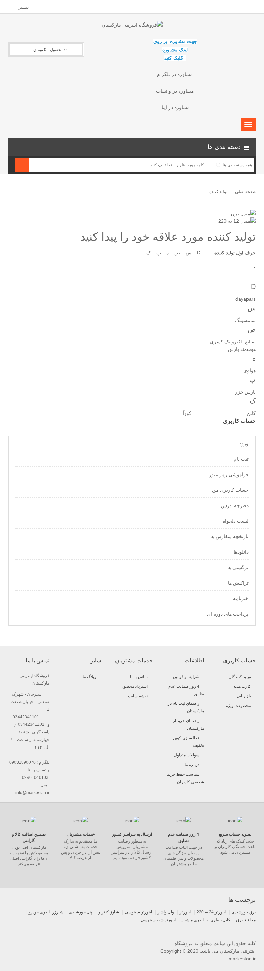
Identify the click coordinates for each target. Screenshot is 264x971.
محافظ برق (246, 920)
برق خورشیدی (244, 912)
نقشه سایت (138, 695)
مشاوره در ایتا (175, 107)
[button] (132, 147)
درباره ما (192, 764)
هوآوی (249, 370)
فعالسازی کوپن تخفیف (188, 741)
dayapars (245, 299)
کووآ (187, 413)
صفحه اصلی (245, 191)
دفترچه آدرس (235, 505)
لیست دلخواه (236, 521)
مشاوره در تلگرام (175, 74)
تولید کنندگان (240, 676)
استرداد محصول (134, 686)
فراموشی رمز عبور (229, 474)
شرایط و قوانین (186, 676)
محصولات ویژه (238, 705)
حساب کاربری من (230, 490)
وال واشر (166, 912)
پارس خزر (245, 392)
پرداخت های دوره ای (228, 614)
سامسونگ (245, 320)
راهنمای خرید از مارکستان (188, 724)
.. (254, 277)
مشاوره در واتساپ (175, 91)
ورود (244, 443)
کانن (251, 413)
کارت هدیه (242, 686)
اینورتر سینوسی (138, 912)
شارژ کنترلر (108, 912)
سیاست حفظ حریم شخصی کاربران (185, 778)
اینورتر (185, 912)
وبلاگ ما (89, 676)
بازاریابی (243, 695)
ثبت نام (241, 459)
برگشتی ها (238, 567)
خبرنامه (241, 598)
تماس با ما (139, 676)
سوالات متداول (186, 755)
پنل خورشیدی (80, 912)
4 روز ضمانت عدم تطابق (186, 690)
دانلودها (241, 552)
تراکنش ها (238, 583)
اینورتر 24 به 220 (211, 912)
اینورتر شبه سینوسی (158, 920)
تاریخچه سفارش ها (229, 536)
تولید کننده (218, 191)
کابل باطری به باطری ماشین (206, 920)
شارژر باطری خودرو (46, 912)
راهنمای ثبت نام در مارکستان (186, 707)
